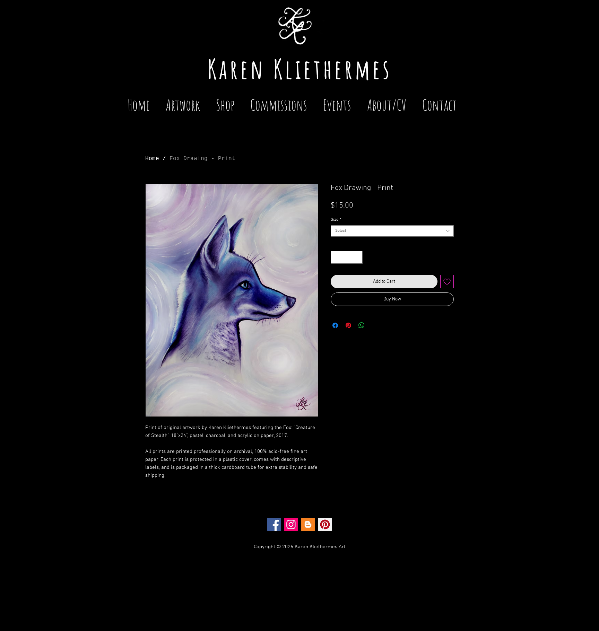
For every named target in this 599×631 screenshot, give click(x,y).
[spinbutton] (346, 257)
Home (152, 159)
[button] (337, 101)
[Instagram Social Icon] (291, 524)
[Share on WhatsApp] (361, 325)
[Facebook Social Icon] (274, 524)
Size (336, 219)
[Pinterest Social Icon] (325, 524)
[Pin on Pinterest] (348, 325)
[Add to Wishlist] (447, 281)
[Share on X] (375, 325)
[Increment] (357, 257)
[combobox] (392, 231)
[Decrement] (336, 257)
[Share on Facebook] (335, 325)
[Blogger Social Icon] (308, 524)
